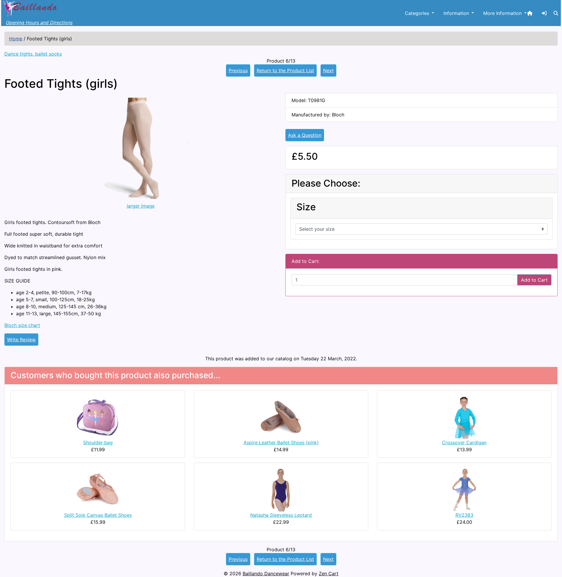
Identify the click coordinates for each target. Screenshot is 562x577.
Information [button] (456, 13)
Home (15, 39)
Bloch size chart (22, 325)
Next (328, 70)
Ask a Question (304, 135)
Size (306, 207)
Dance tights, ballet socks (33, 54)
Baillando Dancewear (266, 573)
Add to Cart (534, 280)
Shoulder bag (98, 442)
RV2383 (464, 515)
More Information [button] (503, 13)
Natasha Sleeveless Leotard (281, 515)
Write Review (21, 339)
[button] (556, 13)
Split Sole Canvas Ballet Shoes (98, 515)
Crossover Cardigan (464, 442)
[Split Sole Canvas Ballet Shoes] (98, 489)
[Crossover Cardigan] (464, 416)
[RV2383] (464, 489)
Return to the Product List (285, 70)
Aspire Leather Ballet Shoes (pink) (281, 442)
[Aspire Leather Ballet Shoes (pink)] (281, 416)
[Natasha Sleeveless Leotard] (281, 489)
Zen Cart (328, 573)
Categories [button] (418, 13)
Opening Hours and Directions (39, 22)
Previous (238, 70)
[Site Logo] (30, 8)
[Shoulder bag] (98, 416)
